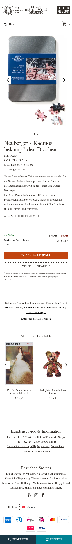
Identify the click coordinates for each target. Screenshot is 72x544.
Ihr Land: (13, 506)
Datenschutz (57, 446)
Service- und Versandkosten (16, 239)
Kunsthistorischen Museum (20, 473)
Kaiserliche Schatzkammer (51, 473)
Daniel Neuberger (36, 312)
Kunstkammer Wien (34, 307)
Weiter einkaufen (36, 266)
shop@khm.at (48, 441)
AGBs (6, 244)
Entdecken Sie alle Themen (36, 318)
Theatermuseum (40, 478)
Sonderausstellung (56, 307)
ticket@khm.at (48, 437)
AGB (33, 446)
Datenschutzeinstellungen (36, 451)
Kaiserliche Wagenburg (17, 478)
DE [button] (10, 24)
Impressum (43, 446)
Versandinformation (18, 446)
